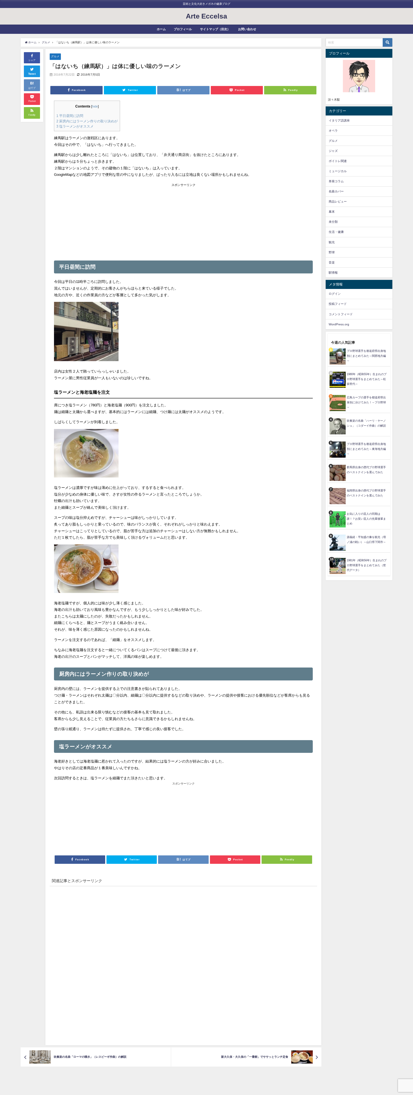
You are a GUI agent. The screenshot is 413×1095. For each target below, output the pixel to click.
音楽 (332, 262)
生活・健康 (336, 231)
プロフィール (183, 29)
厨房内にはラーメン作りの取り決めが (87, 121)
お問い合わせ (247, 29)
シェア (31, 60)
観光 (332, 242)
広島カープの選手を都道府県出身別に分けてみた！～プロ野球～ (366, 402)
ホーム (161, 29)
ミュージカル (338, 171)
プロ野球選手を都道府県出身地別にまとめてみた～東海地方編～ (366, 449)
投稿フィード (338, 303)
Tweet (32, 74)
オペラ (333, 130)
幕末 (332, 211)
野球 (332, 252)
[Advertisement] (118, 220)
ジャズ (333, 150)
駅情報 (333, 272)
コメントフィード (341, 314)
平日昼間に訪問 (69, 115)
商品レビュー (338, 201)
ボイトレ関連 (338, 160)
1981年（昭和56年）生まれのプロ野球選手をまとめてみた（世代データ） (367, 565)
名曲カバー (336, 191)
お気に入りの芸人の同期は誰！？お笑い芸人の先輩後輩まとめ (366, 518)
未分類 (333, 221)
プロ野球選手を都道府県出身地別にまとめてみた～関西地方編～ (366, 355)
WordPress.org (339, 324)
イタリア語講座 (339, 120)
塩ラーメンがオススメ (75, 126)
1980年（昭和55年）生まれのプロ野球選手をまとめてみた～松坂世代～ (367, 379)
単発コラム (336, 181)
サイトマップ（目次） (215, 29)
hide (95, 106)
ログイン (335, 293)
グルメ (55, 56)
